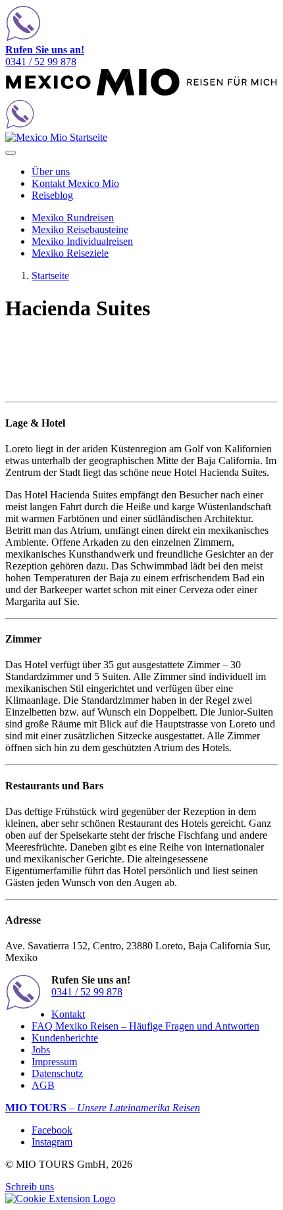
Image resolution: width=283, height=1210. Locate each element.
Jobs (41, 1049)
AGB (43, 1085)
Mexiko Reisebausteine (80, 229)
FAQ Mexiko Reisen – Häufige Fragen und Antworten (145, 1026)
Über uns (51, 171)
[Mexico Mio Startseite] (141, 93)
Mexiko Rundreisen (73, 217)
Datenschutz (57, 1073)
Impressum (54, 1061)
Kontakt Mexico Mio (75, 183)
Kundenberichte (65, 1037)
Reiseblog (52, 195)
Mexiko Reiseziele (70, 253)
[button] (60, 1198)
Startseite (50, 275)
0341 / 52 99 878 (44, 55)
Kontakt (68, 1014)
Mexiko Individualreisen (82, 241)
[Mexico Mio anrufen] (141, 24)
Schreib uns (29, 1186)
